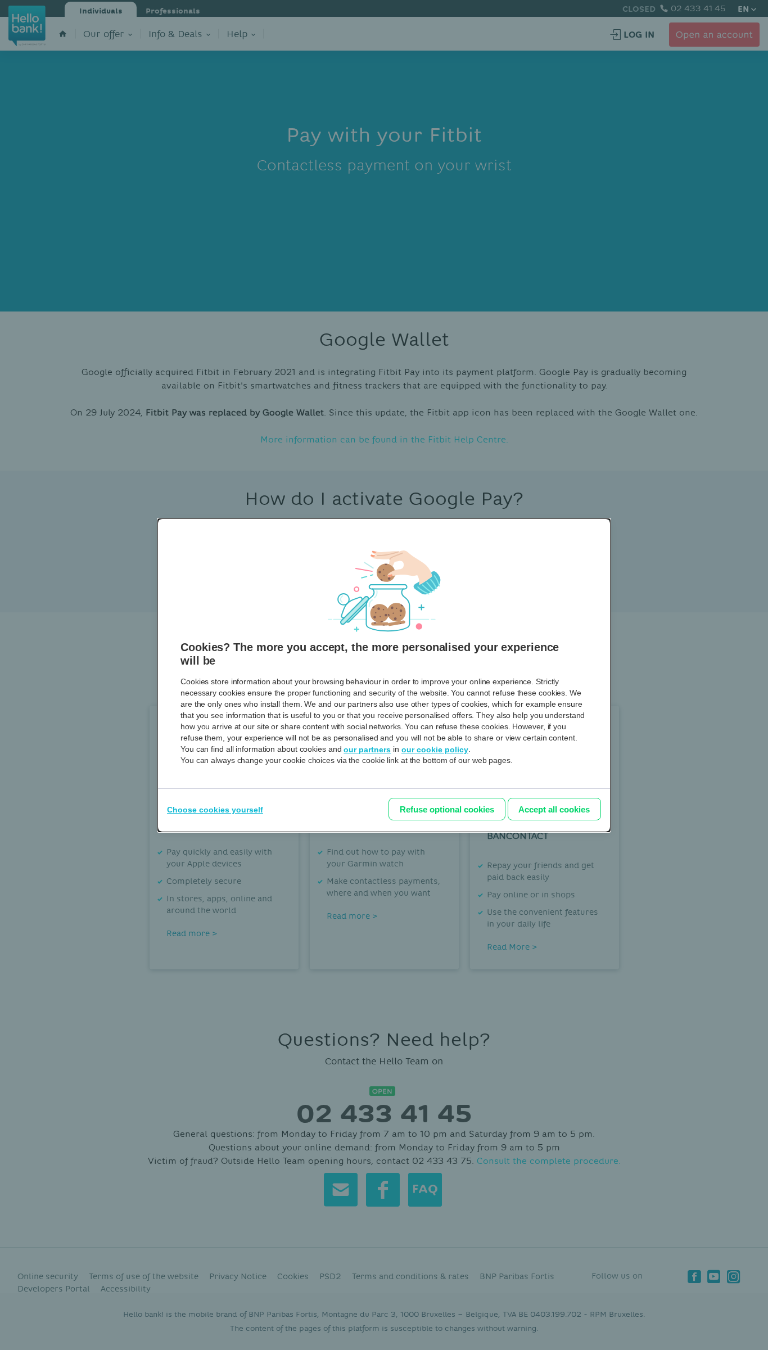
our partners (367, 749)
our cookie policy (434, 749)
